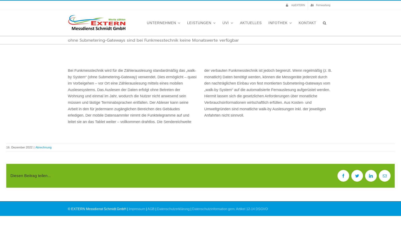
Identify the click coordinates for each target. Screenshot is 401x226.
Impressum (137, 209)
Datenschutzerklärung (173, 209)
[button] (324, 23)
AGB (151, 209)
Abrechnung (44, 147)
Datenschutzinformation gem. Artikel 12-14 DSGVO (230, 209)
